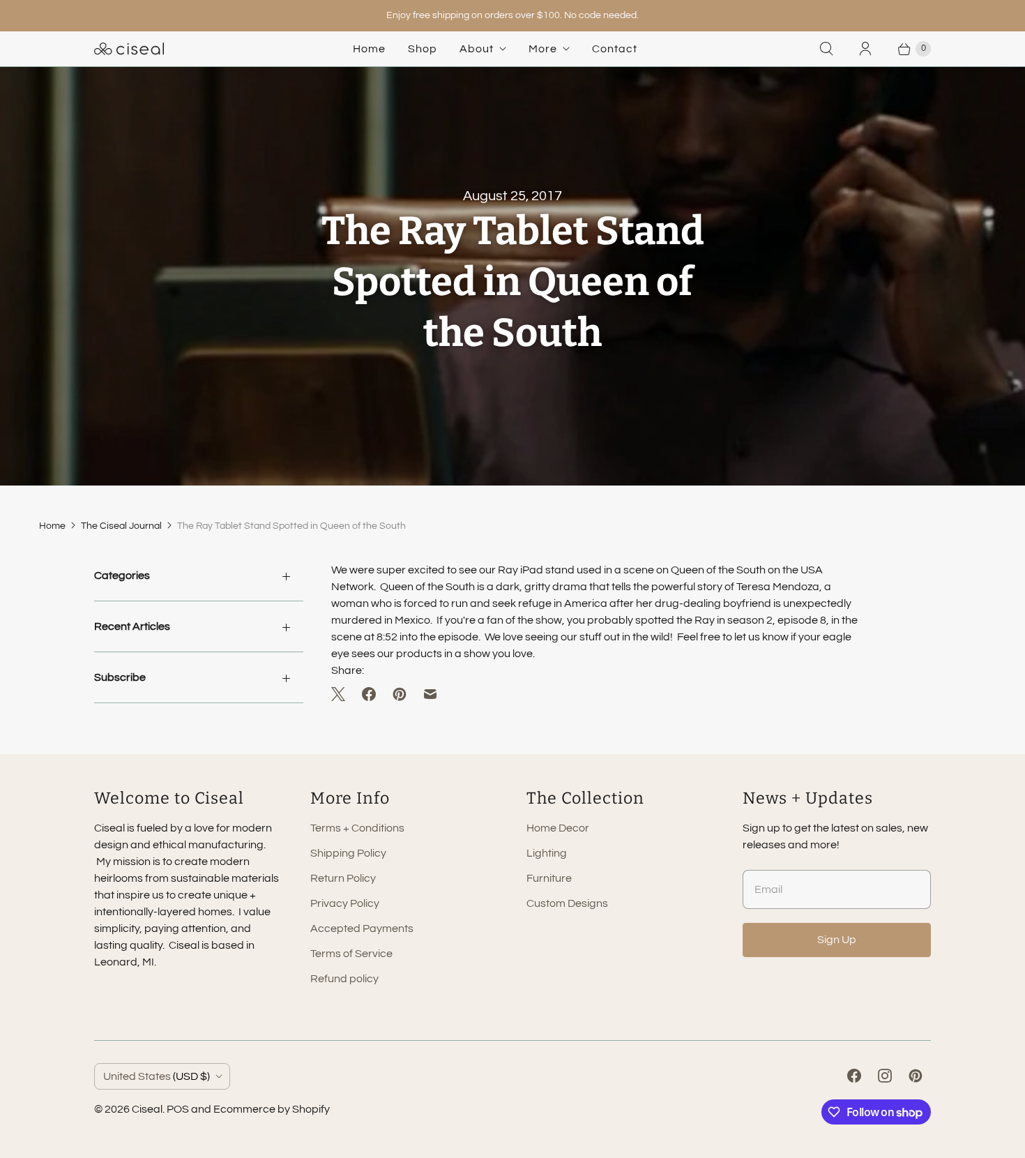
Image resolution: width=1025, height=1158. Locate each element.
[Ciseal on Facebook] (854, 1075)
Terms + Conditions (357, 828)
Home (369, 48)
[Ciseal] (129, 49)
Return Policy (343, 878)
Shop (422, 48)
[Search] (826, 49)
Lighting (546, 853)
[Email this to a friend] (430, 694)
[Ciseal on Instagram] (885, 1075)
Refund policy (344, 978)
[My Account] (865, 49)
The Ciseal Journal (121, 526)
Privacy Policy (344, 903)
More (543, 48)
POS (178, 1109)
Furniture (549, 878)
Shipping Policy (348, 853)
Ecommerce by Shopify (271, 1109)
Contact (614, 48)
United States (156, 1076)
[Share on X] (342, 694)
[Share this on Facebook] (369, 694)
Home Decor (557, 828)
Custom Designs (567, 903)
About (477, 48)
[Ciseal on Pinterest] (915, 1075)
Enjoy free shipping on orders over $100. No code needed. (512, 15)
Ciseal (147, 1109)
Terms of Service (351, 953)
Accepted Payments (361, 928)
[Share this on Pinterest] (399, 694)
